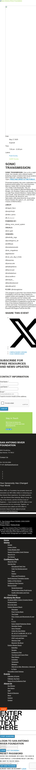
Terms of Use (15, 525)
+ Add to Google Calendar (18, 352)
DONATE (3, 709)
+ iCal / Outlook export (16, 353)
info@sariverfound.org (11, 464)
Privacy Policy (5, 525)
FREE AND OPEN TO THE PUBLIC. (23, 179)
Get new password (8, 766)
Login (3, 750)
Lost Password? (12, 750)
